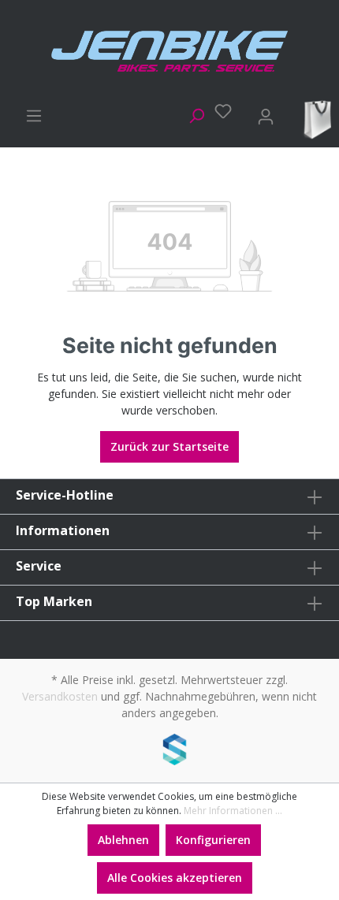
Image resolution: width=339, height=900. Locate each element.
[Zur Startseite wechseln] (169, 51)
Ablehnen (123, 839)
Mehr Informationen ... (233, 810)
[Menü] (29, 113)
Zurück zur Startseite (169, 446)
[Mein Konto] (261, 114)
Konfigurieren (213, 839)
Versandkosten (60, 696)
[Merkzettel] (218, 111)
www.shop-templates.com (169, 752)
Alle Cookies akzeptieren (174, 877)
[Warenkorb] (314, 118)
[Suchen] (191, 113)
